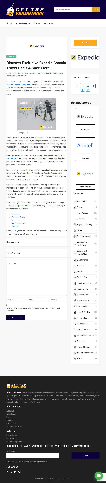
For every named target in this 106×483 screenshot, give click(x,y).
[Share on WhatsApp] (88, 90)
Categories (48, 23)
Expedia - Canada (28, 73)
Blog (8, 417)
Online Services (83, 329)
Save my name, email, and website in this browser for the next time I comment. (33, 309)
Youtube (15, 226)
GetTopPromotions (22, 173)
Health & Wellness (84, 306)
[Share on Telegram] (82, 90)
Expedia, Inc (85, 129)
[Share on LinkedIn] (88, 86)
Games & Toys (83, 295)
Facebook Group (18, 217)
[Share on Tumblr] (94, 86)
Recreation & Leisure (85, 335)
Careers (80, 230)
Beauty (80, 207)
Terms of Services (14, 426)
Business (80, 219)
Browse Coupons (23, 23)
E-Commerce (82, 260)
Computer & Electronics (82, 243)
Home (9, 23)
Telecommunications (85, 353)
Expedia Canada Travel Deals (18, 85)
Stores (37, 23)
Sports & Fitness (83, 347)
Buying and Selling (84, 225)
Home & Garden (83, 312)
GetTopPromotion (19, 223)
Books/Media (82, 213)
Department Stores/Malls (82, 252)
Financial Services (84, 283)
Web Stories (11, 414)
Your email (10, 451)
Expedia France (85, 187)
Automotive (82, 201)
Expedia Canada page (53, 173)
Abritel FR (85, 158)
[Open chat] (99, 476)
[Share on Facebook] (77, 86)
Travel (79, 359)
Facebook (16, 214)
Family (79, 271)
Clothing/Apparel (84, 236)
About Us (10, 411)
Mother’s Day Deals (14, 441)
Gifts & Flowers (83, 300)
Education (81, 266)
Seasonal (81, 341)
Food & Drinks (82, 289)
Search (95, 9)
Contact (9, 420)
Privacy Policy (12, 423)
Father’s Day (11, 438)
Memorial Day (82, 318)
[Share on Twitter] (82, 86)
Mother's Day (82, 324)
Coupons (16, 73)
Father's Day (82, 277)
